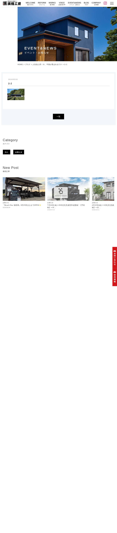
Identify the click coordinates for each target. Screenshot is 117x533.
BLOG (86, 3)
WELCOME (30, 3)
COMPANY (96, 3)
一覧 (58, 117)
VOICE (61, 3)
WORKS (52, 3)
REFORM (42, 3)
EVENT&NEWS (74, 3)
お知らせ (18, 152)
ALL (6, 152)
